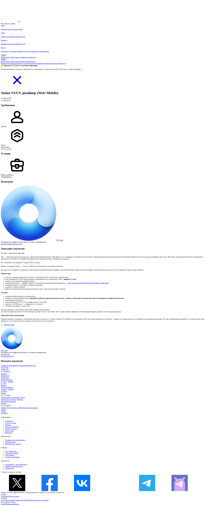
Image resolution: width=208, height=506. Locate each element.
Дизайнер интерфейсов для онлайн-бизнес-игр (18, 365)
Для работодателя (11, 453)
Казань (11, 389)
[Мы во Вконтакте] (82, 490)
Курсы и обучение (25, 63)
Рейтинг (50, 63)
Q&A (7, 504)
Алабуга (4, 389)
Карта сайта (9, 431)
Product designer (6, 380)
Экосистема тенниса (8, 399)
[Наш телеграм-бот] (179, 490)
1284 (15, 492)
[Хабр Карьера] (9, 21)
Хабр (3, 504)
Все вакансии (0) (16, 244)
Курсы (17, 504)
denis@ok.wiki (9, 325)
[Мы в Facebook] (49, 490)
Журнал (63, 63)
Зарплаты (56, 63)
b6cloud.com (5, 244)
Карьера (12, 504)
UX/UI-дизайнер (7, 387)
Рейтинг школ (10, 442)
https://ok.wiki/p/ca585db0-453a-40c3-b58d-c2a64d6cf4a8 (88, 283)
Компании (43, 63)
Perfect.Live (5, 376)
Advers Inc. (5, 367)
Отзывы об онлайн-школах (15, 440)
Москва (10, 382)
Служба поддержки (12, 457)
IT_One (3, 382)
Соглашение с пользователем (16, 464)
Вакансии (4, 63)
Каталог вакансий (12, 427)
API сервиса (9, 455)
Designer (4, 374)
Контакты (8, 433)
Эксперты (35, 63)
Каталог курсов (11, 429)
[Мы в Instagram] (114, 490)
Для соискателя (11, 451)
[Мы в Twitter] (17, 490)
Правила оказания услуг (14, 466)
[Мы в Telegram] (147, 490)
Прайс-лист (9, 468)
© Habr (3, 494)
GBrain (3, 410)
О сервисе (9, 421)
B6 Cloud (59, 240)
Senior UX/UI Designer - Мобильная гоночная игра (19, 408)
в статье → (78, 69)
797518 (28, 492)
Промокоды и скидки (13, 444)
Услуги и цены (10, 423)
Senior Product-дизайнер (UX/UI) (13, 398)
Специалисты (13, 63)
